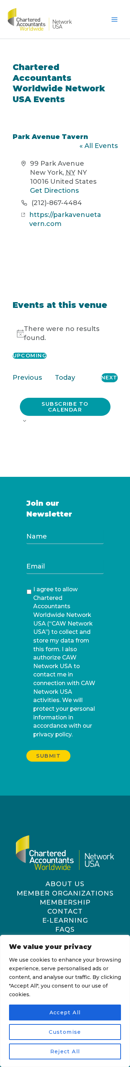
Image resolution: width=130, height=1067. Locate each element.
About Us (65, 884)
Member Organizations (65, 893)
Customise (65, 1032)
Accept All (65, 1012)
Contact (64, 911)
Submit (48, 756)
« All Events (98, 146)
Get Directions (54, 191)
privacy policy (52, 734)
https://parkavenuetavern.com (65, 219)
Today (65, 378)
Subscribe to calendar (65, 407)
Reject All (65, 1051)
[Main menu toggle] (115, 19)
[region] (65, 1001)
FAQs (65, 929)
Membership (65, 902)
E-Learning (65, 920)
